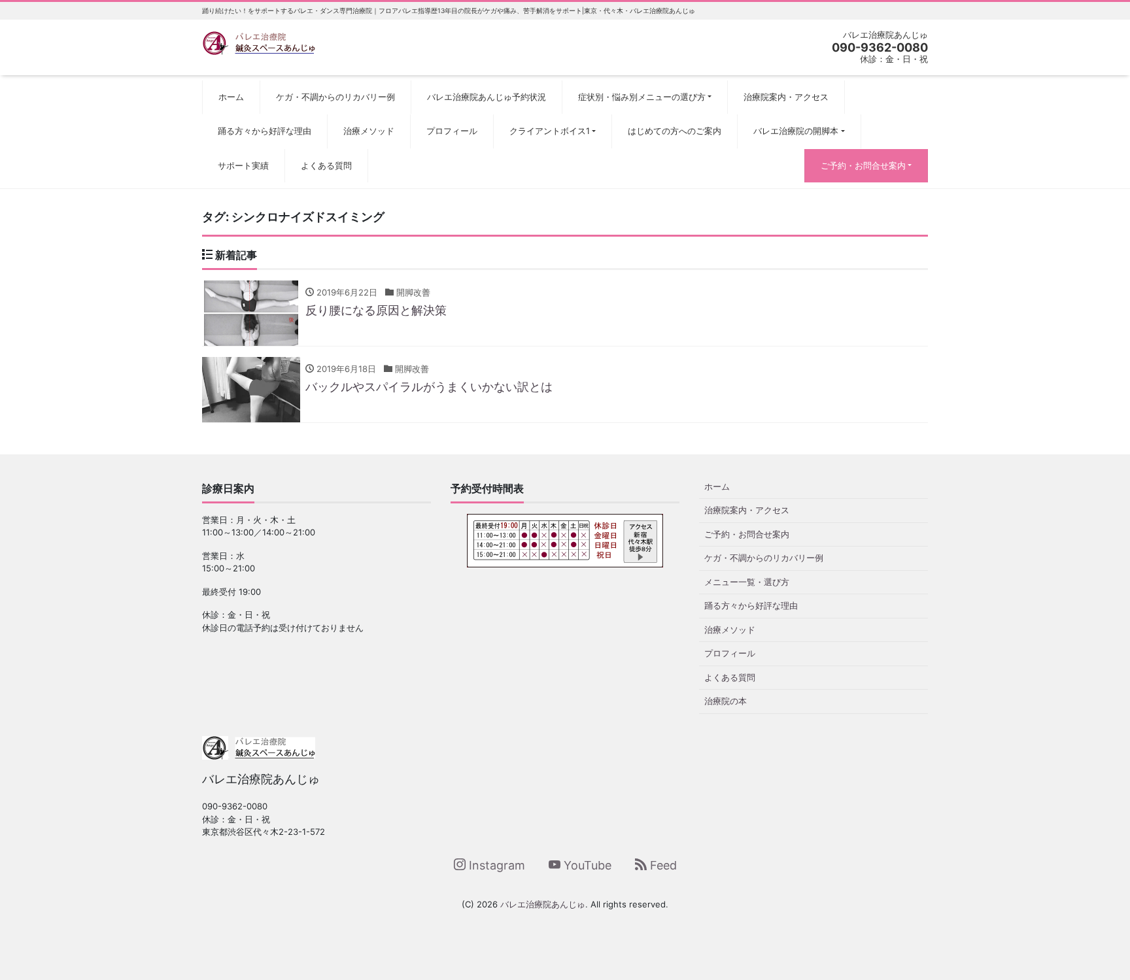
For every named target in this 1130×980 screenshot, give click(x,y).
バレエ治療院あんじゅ (542, 904)
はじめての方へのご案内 (674, 131)
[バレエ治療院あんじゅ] (258, 41)
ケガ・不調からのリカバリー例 (335, 97)
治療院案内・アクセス (786, 97)
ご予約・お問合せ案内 (863, 165)
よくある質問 (326, 165)
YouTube (585, 865)
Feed (662, 865)
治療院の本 (725, 701)
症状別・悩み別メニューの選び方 (642, 97)
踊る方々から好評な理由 (264, 131)
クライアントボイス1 (549, 131)
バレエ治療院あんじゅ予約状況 (486, 97)
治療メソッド (368, 131)
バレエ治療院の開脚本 (795, 131)
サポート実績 (243, 165)
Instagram (495, 865)
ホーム (231, 97)
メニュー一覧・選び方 (746, 582)
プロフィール (451, 131)
